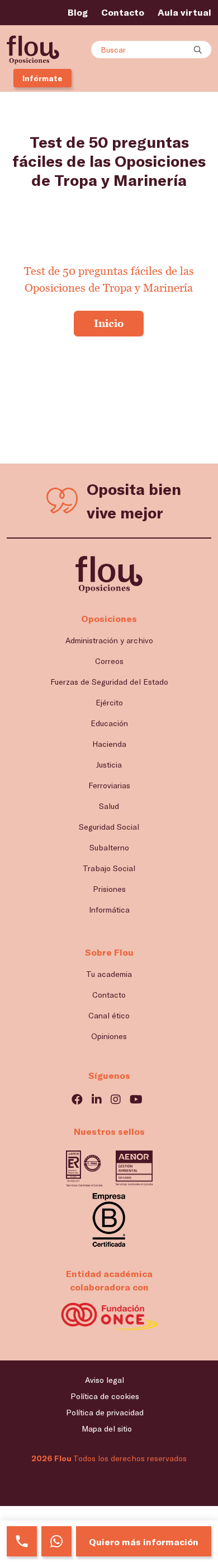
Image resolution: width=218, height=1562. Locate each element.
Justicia (109, 764)
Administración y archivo (109, 640)
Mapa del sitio (107, 1428)
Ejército (109, 702)
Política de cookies (104, 1396)
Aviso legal (104, 1380)
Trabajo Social (109, 868)
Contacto (122, 12)
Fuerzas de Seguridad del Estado (109, 681)
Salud (109, 806)
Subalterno (109, 847)
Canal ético (109, 1015)
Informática (109, 909)
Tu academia (109, 974)
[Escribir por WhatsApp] (56, 1541)
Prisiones (109, 889)
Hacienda (109, 744)
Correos (109, 661)
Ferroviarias (109, 785)
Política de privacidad (105, 1412)
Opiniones (109, 1036)
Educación (109, 723)
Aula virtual (184, 12)
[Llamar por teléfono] (22, 1541)
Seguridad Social (109, 826)
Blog (78, 12)
